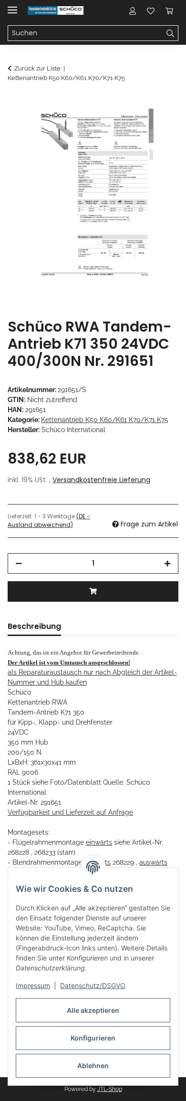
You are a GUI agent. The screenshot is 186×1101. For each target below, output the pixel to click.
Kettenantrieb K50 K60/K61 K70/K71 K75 (104, 420)
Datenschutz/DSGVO (92, 985)
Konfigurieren (93, 1038)
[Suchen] (170, 33)
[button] (133, 10)
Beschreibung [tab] (34, 626)
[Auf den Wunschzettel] (158, 126)
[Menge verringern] (18, 563)
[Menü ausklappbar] (12, 6)
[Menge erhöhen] (167, 563)
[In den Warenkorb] (15, 103)
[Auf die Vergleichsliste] (133, 126)
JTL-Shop (109, 1089)
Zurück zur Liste (37, 68)
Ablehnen (93, 1065)
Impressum (33, 985)
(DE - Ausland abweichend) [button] (49, 520)
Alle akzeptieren (93, 1010)
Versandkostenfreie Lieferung (101, 480)
